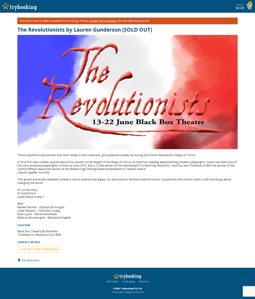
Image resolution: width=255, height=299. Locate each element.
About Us (144, 281)
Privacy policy (117, 292)
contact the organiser (103, 21)
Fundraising (128, 281)
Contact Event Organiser (39, 249)
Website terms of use (135, 292)
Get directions (31, 260)
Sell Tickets (112, 281)
